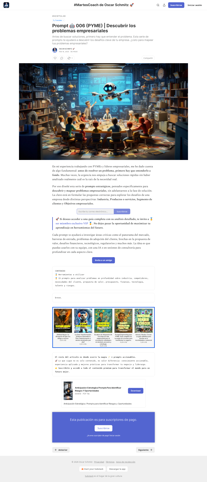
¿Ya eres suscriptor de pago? (103, 435)
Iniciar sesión (195, 5)
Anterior (62, 449)
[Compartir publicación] (164, 5)
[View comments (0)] (62, 58)
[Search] (158, 5)
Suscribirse (176, 5)
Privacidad (99, 462)
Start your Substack (93, 469)
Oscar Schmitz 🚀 (67, 49)
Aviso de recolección (125, 462)
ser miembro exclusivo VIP (72, 223)
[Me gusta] (55, 58)
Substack (89, 476)
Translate (58, 20)
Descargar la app (117, 469)
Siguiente (143, 449)
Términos (110, 462)
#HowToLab (58, 16)
